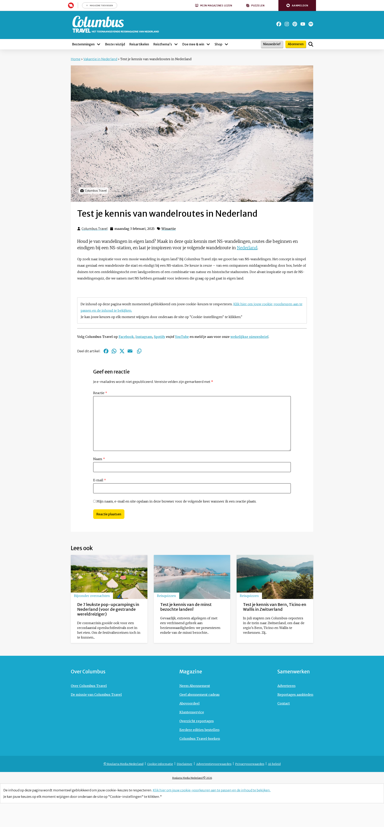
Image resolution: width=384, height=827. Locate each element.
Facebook (126, 337)
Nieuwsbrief (272, 44)
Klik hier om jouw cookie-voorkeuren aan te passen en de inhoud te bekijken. (212, 790)
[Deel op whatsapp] (114, 351)
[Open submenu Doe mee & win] (208, 44)
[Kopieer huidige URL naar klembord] (139, 351)
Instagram (143, 337)
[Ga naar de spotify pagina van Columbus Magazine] (310, 24)
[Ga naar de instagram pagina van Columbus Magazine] (286, 24)
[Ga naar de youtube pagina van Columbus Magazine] (302, 24)
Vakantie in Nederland (100, 59)
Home (75, 59)
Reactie (100, 393)
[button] (297, 5)
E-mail (99, 480)
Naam (99, 459)
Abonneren (296, 44)
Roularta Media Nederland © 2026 (192, 777)
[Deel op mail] (130, 351)
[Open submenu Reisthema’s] (176, 44)
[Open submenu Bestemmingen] (99, 44)
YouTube (182, 337)
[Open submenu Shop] (226, 44)
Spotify (159, 337)
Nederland (247, 247)
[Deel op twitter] (122, 351)
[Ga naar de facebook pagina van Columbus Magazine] (278, 24)
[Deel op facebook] (106, 351)
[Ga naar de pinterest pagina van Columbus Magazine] (294, 24)
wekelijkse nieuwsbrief (249, 337)
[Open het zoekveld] (310, 44)
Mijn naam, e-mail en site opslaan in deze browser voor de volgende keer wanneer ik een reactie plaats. (176, 501)
